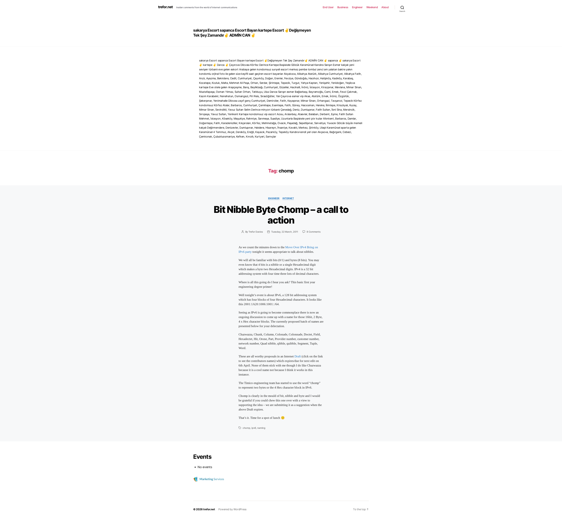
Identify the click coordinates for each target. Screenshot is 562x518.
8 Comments (314, 231)
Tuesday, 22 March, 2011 (284, 231)
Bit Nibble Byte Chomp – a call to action (281, 215)
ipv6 (253, 427)
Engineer (357, 7)
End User (328, 7)
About (385, 7)
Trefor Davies (256, 231)
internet (288, 198)
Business (342, 7)
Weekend (372, 7)
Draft (298, 356)
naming (261, 427)
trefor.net (165, 7)
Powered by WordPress (232, 509)
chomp (246, 427)
